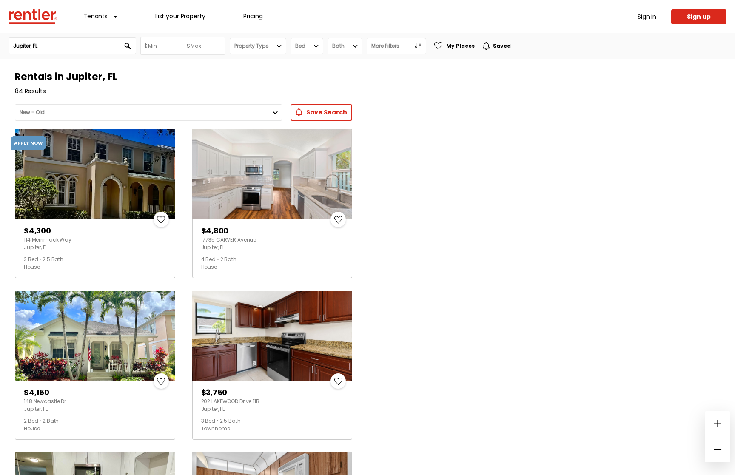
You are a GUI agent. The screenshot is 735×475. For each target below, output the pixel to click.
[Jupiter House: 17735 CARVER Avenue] (272, 174)
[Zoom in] (717, 424)
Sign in (647, 16)
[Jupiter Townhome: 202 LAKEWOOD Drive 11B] (272, 336)
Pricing (252, 16)
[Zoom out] (717, 449)
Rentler (33, 16)
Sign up (699, 16)
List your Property (180, 16)
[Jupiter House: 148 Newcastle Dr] (95, 336)
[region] (551, 267)
